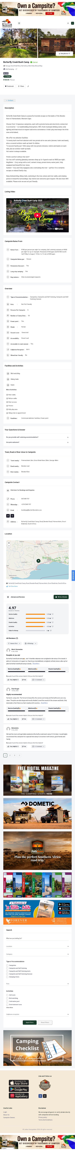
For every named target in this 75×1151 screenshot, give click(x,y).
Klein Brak (31, 66)
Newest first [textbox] (14, 643)
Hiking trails (15, 379)
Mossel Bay (38, 66)
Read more (36, 663)
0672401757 (25, 499)
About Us (6, 1115)
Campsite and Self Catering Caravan (20, 974)
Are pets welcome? (12, 442)
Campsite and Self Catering (18, 968)
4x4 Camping (10, 69)
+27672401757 (26, 504)
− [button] (9, 546)
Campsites (12, 965)
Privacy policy (42, 1117)
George (8, 66)
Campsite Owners (9, 1117)
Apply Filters (29, 1022)
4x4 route (12, 995)
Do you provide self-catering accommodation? (22, 437)
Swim (12, 385)
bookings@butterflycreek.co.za (31, 510)
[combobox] (14, 643)
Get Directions (13, 586)
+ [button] (9, 543)
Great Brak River (16, 66)
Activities (9, 991)
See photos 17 (65, 53)
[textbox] (9, 946)
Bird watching (15, 373)
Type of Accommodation (15, 961)
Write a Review (62, 597)
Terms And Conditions (45, 1120)
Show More (9, 1007)
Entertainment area (15, 1004)
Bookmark (10, 86)
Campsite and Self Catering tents (19, 971)
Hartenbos (24, 66)
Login (5, 1112)
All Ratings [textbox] (30, 643)
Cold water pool (14, 1001)
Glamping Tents (14, 977)
